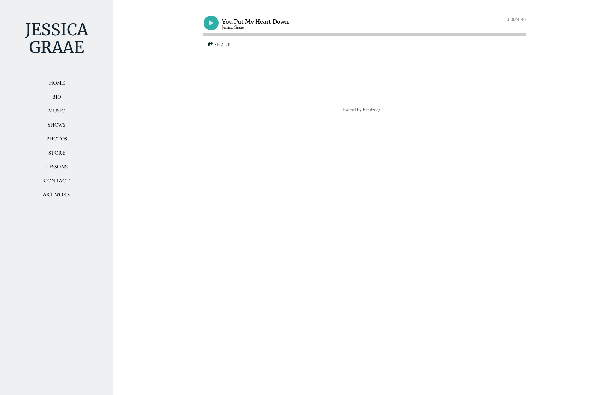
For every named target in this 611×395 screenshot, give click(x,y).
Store (56, 152)
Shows (56, 124)
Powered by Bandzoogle (362, 109)
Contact (56, 180)
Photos (56, 138)
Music (56, 110)
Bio (56, 96)
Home (57, 82)
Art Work (56, 194)
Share (223, 44)
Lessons (57, 166)
